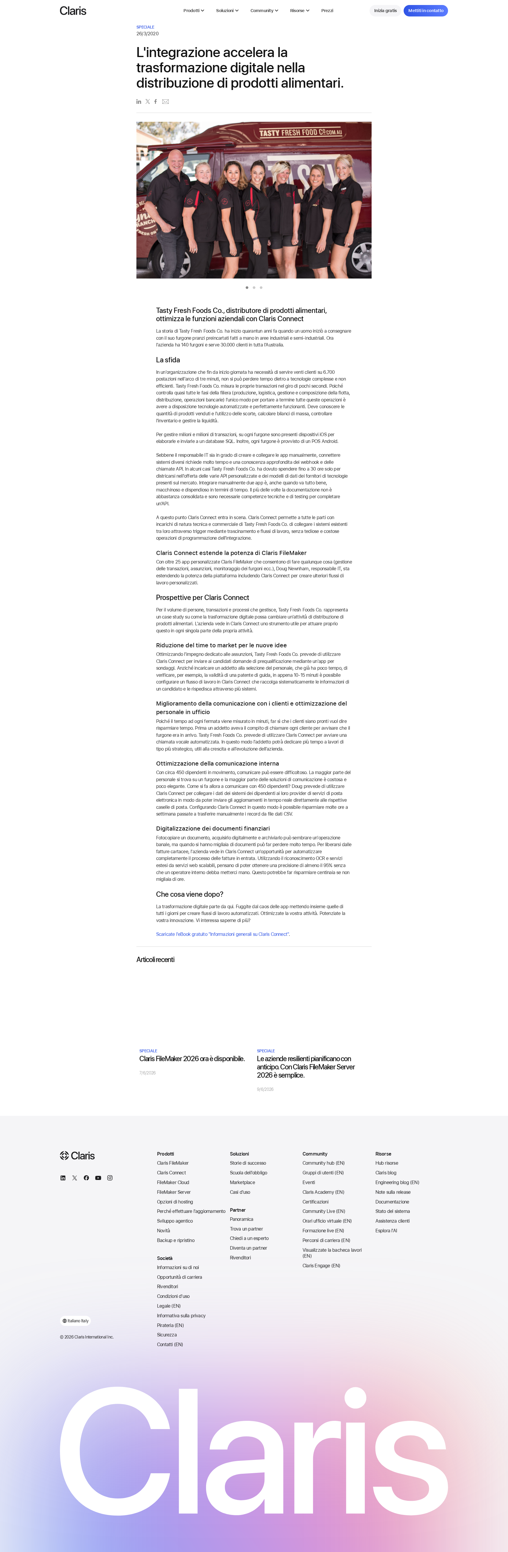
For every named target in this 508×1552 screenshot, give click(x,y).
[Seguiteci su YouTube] (98, 1179)
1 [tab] (247, 288)
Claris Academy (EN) (323, 1192)
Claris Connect (171, 1173)
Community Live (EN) (324, 1211)
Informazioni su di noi (178, 1267)
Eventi (309, 1182)
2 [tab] (254, 288)
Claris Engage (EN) (321, 1265)
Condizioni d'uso (173, 1296)
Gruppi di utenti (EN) (323, 1173)
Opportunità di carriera (179, 1277)
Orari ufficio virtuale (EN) (327, 1221)
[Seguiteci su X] (75, 1179)
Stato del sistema (392, 1211)
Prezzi (327, 11)
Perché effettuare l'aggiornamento (191, 1211)
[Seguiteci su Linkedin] (63, 1179)
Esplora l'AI (386, 1230)
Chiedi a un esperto (249, 1238)
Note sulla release (393, 1192)
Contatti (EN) (170, 1344)
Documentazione (392, 1202)
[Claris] (73, 10)
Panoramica (241, 1219)
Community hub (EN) (324, 1163)
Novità (163, 1230)
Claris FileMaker (172, 1163)
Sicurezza (167, 1335)
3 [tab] (261, 288)
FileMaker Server (173, 1192)
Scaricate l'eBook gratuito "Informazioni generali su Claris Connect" (222, 934)
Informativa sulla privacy (181, 1315)
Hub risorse (386, 1163)
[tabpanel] (254, 201)
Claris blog (385, 1173)
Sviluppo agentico (175, 1221)
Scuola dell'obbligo (248, 1173)
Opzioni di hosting (175, 1202)
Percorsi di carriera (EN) (326, 1240)
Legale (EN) (169, 1306)
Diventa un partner (248, 1248)
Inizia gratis (385, 10)
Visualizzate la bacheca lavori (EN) (332, 1253)
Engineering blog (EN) (397, 1182)
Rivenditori (167, 1286)
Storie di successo (248, 1163)
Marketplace (242, 1182)
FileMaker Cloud (173, 1182)
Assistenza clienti (392, 1221)
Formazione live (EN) (323, 1230)
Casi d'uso (240, 1192)
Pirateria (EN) (170, 1325)
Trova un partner (246, 1229)
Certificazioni (315, 1202)
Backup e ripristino (175, 1240)
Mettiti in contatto (425, 10)
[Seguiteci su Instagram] (110, 1179)
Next (384, 201)
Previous (123, 201)
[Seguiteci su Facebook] (86, 1179)
